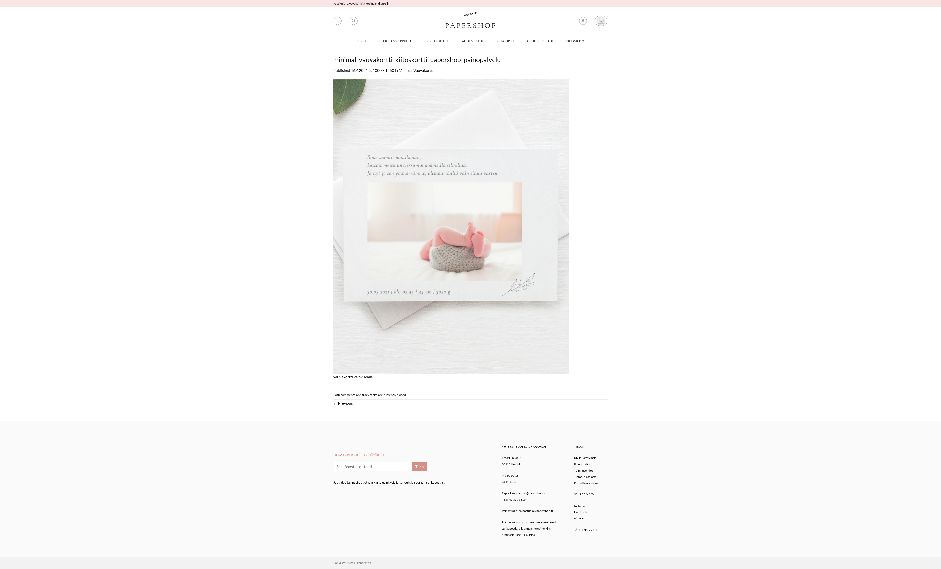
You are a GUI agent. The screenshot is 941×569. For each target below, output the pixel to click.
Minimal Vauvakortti (416, 70)
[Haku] (354, 21)
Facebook (580, 512)
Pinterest (580, 518)
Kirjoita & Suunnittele (397, 41)
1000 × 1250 (383, 70)
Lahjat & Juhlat (472, 41)
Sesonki (362, 41)
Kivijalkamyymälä (585, 458)
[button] (338, 21)
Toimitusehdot (583, 470)
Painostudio (575, 41)
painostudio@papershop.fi (536, 511)
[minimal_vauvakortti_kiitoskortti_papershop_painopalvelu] (451, 226)
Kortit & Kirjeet (437, 41)
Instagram (580, 506)
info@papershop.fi (533, 493)
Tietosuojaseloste (585, 477)
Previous (343, 403)
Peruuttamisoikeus (586, 483)
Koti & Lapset (505, 41)
